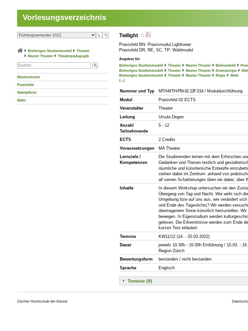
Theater (83, 51)
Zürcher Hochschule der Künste (42, 301)
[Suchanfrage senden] (95, 65)
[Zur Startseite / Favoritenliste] (20, 51)
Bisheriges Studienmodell (50, 51)
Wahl (21, 100)
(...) (122, 80)
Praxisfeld (25, 85)
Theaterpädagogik (73, 56)
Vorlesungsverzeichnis (64, 17)
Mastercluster (28, 77)
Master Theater (40, 56)
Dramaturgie (226, 70)
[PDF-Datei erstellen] (148, 35)
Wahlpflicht (26, 92)
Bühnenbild (226, 65)
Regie (220, 75)
